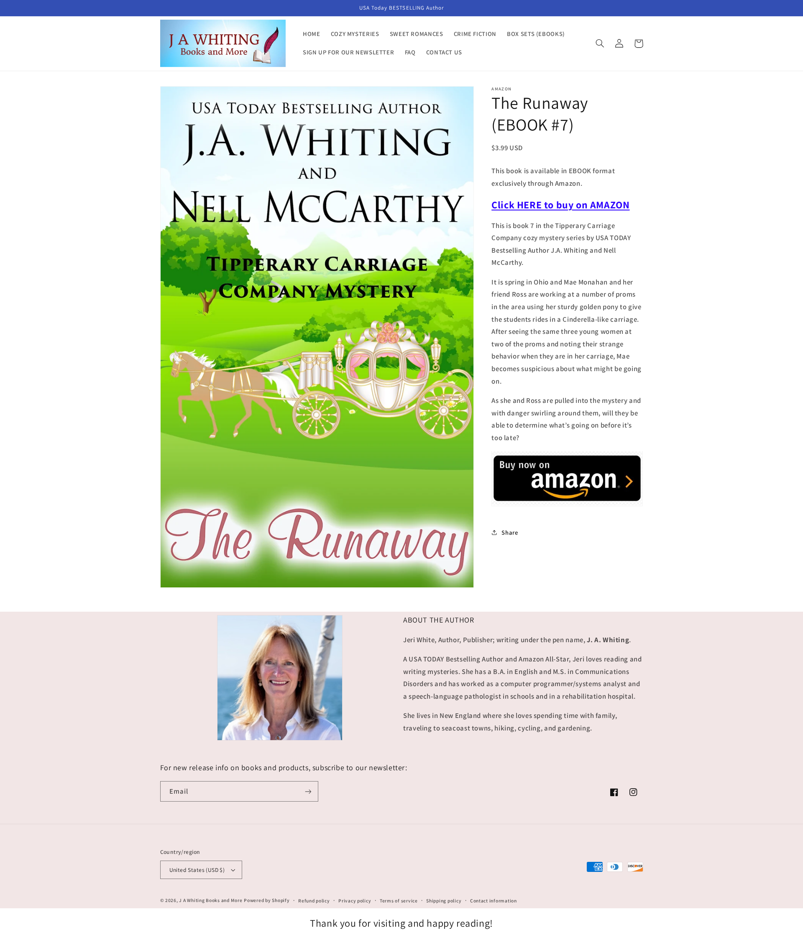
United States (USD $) (197, 870)
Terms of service (399, 900)
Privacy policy (354, 900)
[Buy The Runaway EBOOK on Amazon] (567, 505)
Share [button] (509, 532)
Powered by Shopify (266, 900)
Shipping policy (443, 900)
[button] (600, 43)
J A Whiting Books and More (210, 900)
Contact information (493, 900)
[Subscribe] (307, 791)
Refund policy (314, 900)
